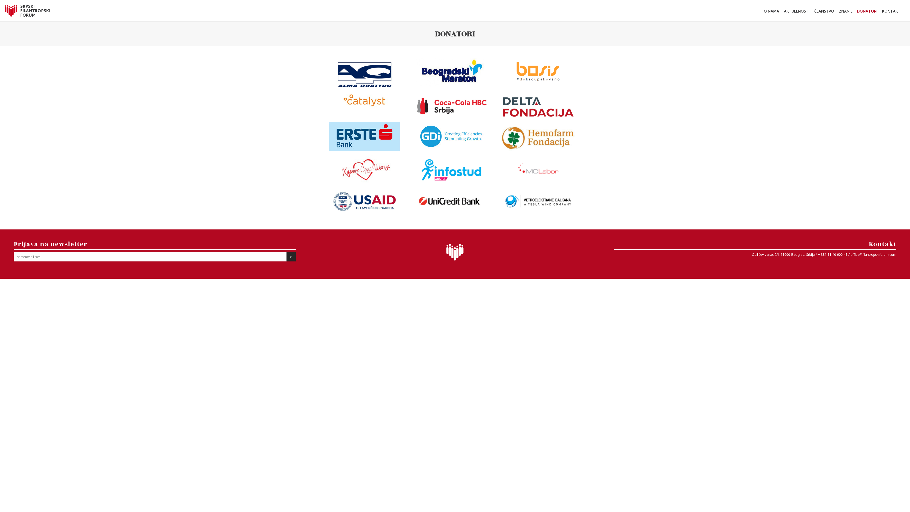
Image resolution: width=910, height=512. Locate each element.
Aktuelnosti (797, 11)
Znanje (845, 11)
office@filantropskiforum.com (873, 254)
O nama (771, 11)
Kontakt (891, 11)
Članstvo (824, 11)
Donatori (867, 11)
